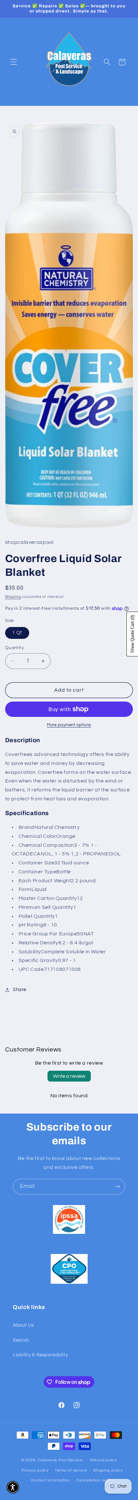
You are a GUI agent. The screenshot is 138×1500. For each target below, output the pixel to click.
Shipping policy (108, 1470)
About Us (23, 1325)
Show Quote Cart (132, 634)
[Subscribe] (117, 1186)
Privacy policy (35, 1470)
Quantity (14, 648)
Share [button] (19, 989)
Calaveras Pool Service (61, 1460)
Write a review (69, 1076)
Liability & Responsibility (40, 1355)
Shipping (13, 597)
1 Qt (17, 632)
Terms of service (71, 1470)
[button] (13, 62)
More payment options (69, 725)
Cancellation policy (94, 1480)
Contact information (50, 1480)
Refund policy (103, 1460)
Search (21, 1340)
